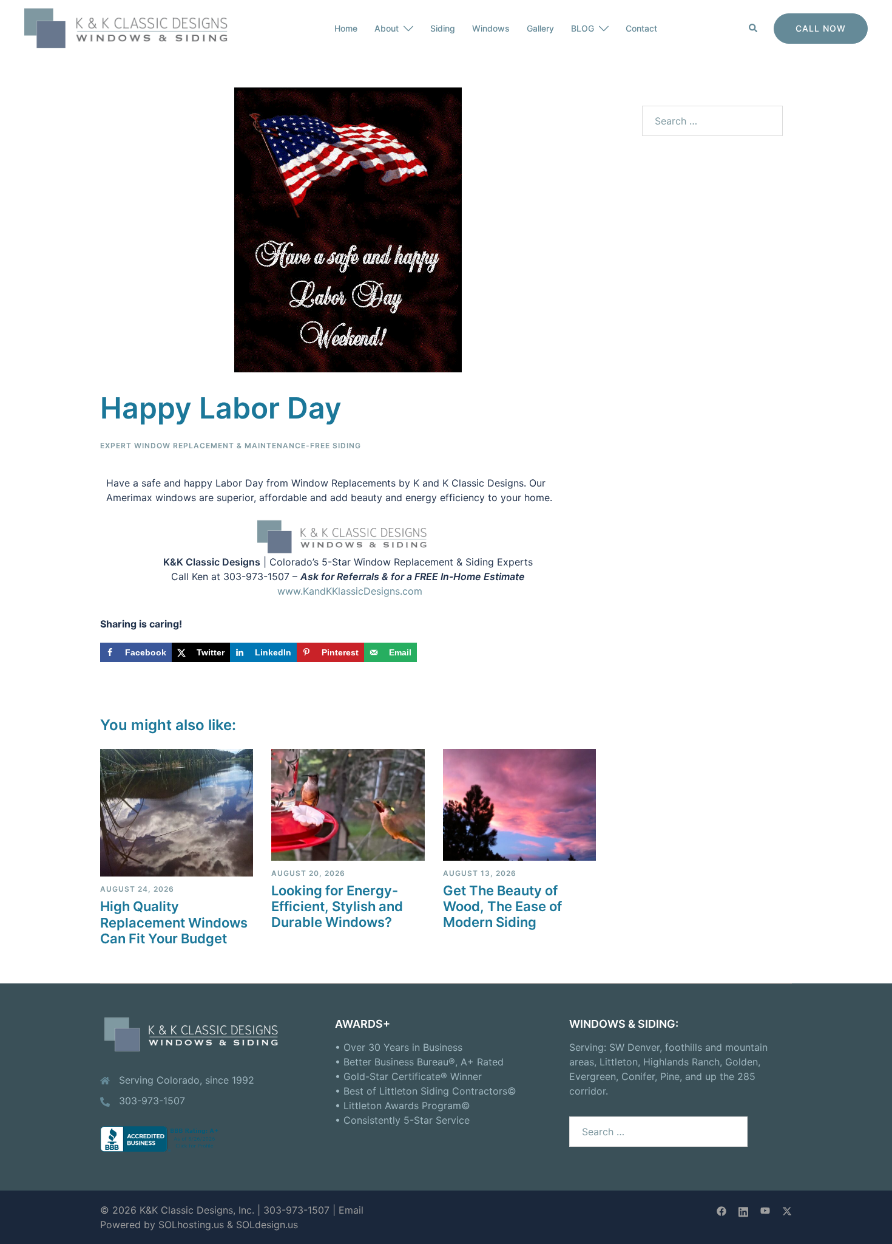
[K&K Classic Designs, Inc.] (133, 27)
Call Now (821, 28)
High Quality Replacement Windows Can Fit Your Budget (174, 922)
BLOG (582, 28)
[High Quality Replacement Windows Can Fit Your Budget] (176, 812)
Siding (442, 28)
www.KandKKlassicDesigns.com (349, 591)
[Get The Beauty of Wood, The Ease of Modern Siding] (519, 804)
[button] (754, 28)
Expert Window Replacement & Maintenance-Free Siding (230, 445)
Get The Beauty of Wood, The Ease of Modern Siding (502, 907)
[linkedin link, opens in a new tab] (743, 1210)
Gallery (540, 28)
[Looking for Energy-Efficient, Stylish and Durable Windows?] (347, 804)
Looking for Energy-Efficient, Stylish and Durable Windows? (337, 907)
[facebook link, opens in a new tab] (721, 1210)
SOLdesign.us (267, 1224)
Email (351, 1210)
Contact (641, 28)
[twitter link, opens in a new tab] (787, 1210)
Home (345, 28)
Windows (491, 28)
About (386, 28)
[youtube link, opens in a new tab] (765, 1210)
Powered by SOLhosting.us (162, 1224)
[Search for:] (712, 121)
